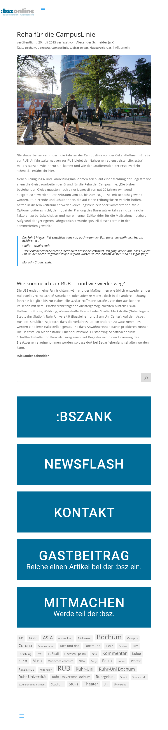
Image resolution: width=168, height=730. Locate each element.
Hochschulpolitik (75, 654)
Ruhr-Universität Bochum (71, 676)
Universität (120, 684)
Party (94, 661)
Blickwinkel (84, 638)
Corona (25, 645)
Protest (136, 661)
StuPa (74, 684)
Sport (123, 677)
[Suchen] (146, 377)
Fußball (53, 654)
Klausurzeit (97, 48)
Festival (123, 646)
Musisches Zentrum (60, 661)
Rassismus (26, 669)
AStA (48, 638)
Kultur (136, 653)
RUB (64, 668)
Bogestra (44, 48)
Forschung (25, 654)
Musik (37, 660)
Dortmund (92, 646)
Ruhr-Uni (84, 669)
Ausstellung (65, 638)
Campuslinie (59, 48)
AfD (21, 638)
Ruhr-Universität (33, 676)
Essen (109, 646)
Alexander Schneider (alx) (95, 42)
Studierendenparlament (32, 684)
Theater (91, 684)
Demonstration (45, 646)
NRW (82, 661)
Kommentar (114, 653)
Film (135, 646)
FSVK (39, 654)
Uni (105, 684)
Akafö (33, 638)
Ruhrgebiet (105, 676)
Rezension (46, 669)
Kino (94, 654)
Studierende (139, 677)
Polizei (122, 661)
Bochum (30, 48)
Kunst (23, 661)
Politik (107, 660)
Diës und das (69, 646)
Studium (57, 684)
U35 (109, 48)
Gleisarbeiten (79, 48)
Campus (132, 638)
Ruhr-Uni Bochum (117, 669)
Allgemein (122, 47)
